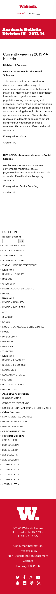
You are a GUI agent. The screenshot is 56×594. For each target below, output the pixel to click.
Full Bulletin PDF (13, 250)
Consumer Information (28, 545)
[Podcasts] (31, 583)
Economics (9, 370)
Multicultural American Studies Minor (26, 408)
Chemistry (8, 283)
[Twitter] (18, 577)
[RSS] (38, 583)
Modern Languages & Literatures (23, 326)
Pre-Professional (13, 426)
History (7, 379)
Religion (7, 341)
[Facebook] (24, 577)
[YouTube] (38, 577)
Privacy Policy (28, 550)
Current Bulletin (13, 245)
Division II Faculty (13, 302)
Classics (7, 317)
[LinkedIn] (24, 583)
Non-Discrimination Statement (28, 555)
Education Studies (13, 374)
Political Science (13, 384)
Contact (28, 560)
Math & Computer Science (18, 288)
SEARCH (20, 13)
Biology (7, 278)
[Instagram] (30, 577)
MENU (32, 13)
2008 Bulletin (10, 469)
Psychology (10, 389)
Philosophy (9, 336)
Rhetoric (8, 346)
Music (5, 331)
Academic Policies (13, 260)
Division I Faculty (13, 274)
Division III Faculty (13, 360)
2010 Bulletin (10, 459)
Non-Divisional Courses (17, 416)
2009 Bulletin (10, 464)
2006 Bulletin (10, 479)
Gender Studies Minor (15, 403)
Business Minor (11, 398)
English (7, 321)
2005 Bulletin (10, 484)
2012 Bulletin (10, 450)
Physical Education (14, 421)
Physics (7, 293)
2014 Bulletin (10, 445)
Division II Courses (13, 307)
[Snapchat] (17, 583)
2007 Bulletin (10, 474)
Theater (7, 351)
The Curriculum (12, 255)
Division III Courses (14, 365)
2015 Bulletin (10, 440)
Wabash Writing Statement (19, 265)
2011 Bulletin (10, 454)
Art (4, 312)
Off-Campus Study (13, 431)
